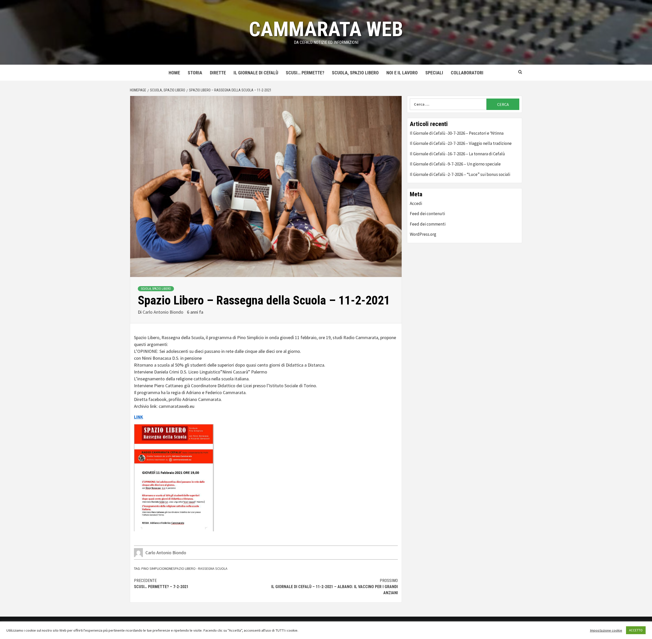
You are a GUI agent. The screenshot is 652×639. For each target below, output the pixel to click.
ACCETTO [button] (636, 630)
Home (174, 72)
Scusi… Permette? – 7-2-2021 (161, 583)
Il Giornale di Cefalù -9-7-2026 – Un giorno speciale (455, 164)
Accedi (416, 203)
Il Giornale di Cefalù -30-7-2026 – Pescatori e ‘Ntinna (457, 133)
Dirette (218, 72)
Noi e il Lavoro (402, 72)
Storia (195, 72)
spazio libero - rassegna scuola (200, 568)
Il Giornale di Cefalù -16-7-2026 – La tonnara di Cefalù (457, 154)
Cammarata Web (326, 29)
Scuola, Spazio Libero (355, 72)
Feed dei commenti (427, 224)
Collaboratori (467, 72)
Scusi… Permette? (305, 72)
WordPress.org (423, 234)
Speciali (434, 72)
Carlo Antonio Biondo (163, 312)
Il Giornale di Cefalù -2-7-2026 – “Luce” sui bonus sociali (460, 174)
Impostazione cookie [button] (606, 630)
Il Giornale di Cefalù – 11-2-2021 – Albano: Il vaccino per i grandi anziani (334, 586)
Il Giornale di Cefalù (256, 72)
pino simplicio (153, 568)
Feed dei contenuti (427, 213)
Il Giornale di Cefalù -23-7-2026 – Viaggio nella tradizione (461, 143)
